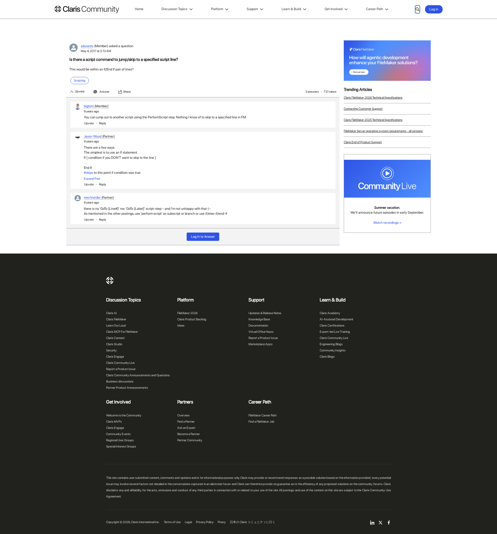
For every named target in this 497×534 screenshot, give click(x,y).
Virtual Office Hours (261, 332)
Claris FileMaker (116, 319)
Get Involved (333, 9)
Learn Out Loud (116, 325)
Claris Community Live (120, 363)
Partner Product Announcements (127, 387)
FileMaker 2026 (187, 313)
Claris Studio (114, 344)
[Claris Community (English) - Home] (86, 9)
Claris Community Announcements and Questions (138, 375)
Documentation (258, 325)
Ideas (181, 325)
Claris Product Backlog (191, 319)
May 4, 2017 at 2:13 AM (96, 51)
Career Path (374, 9)
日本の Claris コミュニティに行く (252, 522)
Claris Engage (115, 356)
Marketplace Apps (260, 344)
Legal (188, 522)
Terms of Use (172, 522)
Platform (217, 9)
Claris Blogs (327, 356)
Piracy (222, 522)
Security (111, 350)
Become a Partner (188, 434)
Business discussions (120, 381)
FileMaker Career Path (262, 415)
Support (252, 9)
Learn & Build (291, 9)
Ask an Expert (186, 428)
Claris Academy (330, 313)
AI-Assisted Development (336, 319)
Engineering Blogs (331, 344)
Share (127, 91)
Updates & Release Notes (264, 313)
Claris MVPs (114, 421)
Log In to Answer (203, 237)
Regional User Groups (120, 440)
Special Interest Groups (121, 446)
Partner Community (189, 440)
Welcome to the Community (123, 415)
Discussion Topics (174, 9)
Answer (104, 91)
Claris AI (111, 313)
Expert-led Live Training (335, 332)
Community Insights (333, 350)
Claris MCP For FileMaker (122, 332)
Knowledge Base (259, 319)
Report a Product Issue (120, 369)
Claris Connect (115, 338)
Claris (109, 280)
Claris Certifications (332, 325)
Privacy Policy (205, 522)
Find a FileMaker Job (261, 421)
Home (139, 9)
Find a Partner (186, 421)
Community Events (118, 434)
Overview (183, 415)
